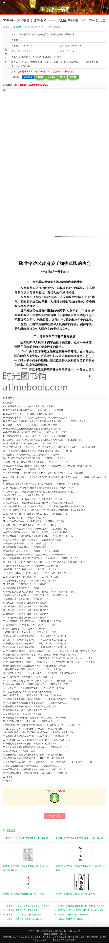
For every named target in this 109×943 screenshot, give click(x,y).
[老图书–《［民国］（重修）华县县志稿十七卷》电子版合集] (81, 854)
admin (18, 26)
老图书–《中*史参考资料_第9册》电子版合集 (27, 837)
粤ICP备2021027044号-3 (54, 933)
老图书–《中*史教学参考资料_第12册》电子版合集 (79, 837)
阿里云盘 (50, 77)
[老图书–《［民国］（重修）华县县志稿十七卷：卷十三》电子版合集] (28, 854)
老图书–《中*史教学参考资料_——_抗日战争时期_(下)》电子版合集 (54, 20)
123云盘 (61, 77)
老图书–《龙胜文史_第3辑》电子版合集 (24, 918)
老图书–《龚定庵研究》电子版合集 (22, 910)
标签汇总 (45, 931)
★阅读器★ (27, 77)
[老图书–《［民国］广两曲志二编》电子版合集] (28, 881)
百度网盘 (39, 77)
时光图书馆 (34, 931)
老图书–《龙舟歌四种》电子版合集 (73, 914)
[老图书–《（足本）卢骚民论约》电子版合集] (81, 881)
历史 (7, 26)
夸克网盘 (72, 77)
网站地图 (54, 931)
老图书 (11, 830)
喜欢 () (56, 815)
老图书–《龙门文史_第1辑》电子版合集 (24, 914)
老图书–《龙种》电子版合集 (70, 918)
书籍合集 (61, 790)
